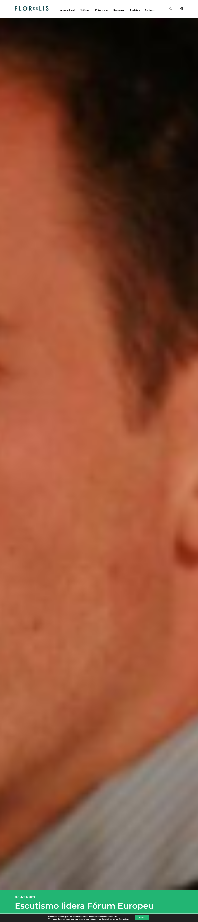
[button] (170, 8)
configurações (122, 919)
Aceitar (142, 917)
